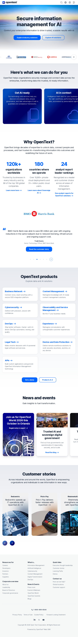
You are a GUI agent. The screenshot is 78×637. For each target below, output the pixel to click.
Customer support (59, 587)
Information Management (36, 565)
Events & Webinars (34, 590)
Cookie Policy (38, 615)
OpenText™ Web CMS (43, 629)
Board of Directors (8, 590)
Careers (5, 565)
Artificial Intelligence (34, 568)
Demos (55, 574)
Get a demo (29, 380)
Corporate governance (10, 593)
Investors (5, 571)
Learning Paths (58, 571)
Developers (6, 568)
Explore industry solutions (27, 38)
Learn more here (12, 190)
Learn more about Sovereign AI (39, 191)
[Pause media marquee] (73, 57)
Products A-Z (47, 380)
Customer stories (58, 568)
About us (5, 584)
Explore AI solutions (53, 38)
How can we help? (59, 582)
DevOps (30, 579)
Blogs (29, 599)
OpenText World (33, 593)
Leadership (6, 587)
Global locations (58, 584)
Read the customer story (39, 249)
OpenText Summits (34, 596)
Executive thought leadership (63, 565)
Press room (31, 587)
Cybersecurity (32, 571)
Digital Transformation (35, 577)
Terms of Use (28, 615)
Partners (5, 574)
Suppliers (5, 577)
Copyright (21, 625)
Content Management (35, 574)
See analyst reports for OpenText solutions (64, 194)
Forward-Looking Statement (56, 615)
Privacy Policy (17, 615)
